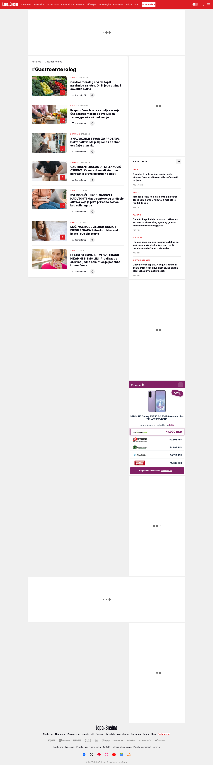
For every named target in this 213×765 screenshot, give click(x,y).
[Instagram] (106, 754)
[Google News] (121, 754)
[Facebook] (84, 754)
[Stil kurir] (96, 740)
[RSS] (129, 754)
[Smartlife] (118, 740)
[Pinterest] (99, 754)
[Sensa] (131, 740)
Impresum (70, 747)
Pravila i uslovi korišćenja (88, 747)
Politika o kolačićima (122, 747)
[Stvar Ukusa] (160, 740)
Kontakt (106, 747)
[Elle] (88, 740)
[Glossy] (106, 740)
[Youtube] (114, 754)
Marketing (58, 747)
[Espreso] (77, 740)
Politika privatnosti (142, 747)
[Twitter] (91, 754)
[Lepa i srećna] (10, 4)
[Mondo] (64, 740)
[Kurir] (51, 740)
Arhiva (156, 747)
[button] (78, 95)
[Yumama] (145, 740)
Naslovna (36, 61)
